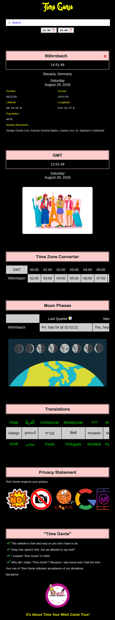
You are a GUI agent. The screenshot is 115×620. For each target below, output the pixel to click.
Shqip (13, 422)
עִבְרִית (49, 433)
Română (94, 444)
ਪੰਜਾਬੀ (13, 444)
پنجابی (30, 444)
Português (73, 444)
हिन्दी (73, 433)
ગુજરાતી (30, 433)
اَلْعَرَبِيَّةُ (30, 422)
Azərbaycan (49, 422)
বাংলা (94, 422)
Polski (50, 444)
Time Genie (57, 7)
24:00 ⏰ (66, 30)
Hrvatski (94, 433)
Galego (13, 433)
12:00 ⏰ (49, 30)
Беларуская (73, 422)
